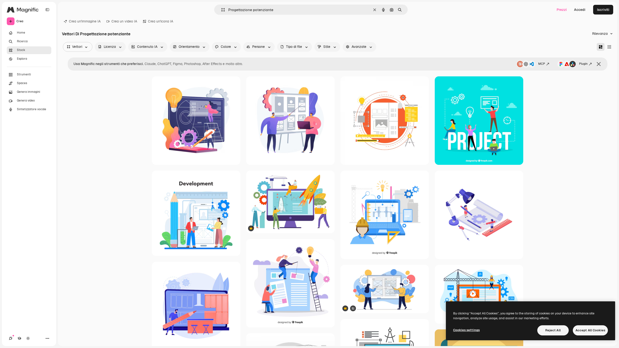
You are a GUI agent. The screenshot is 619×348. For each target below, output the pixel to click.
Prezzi (562, 9)
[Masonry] (600, 47)
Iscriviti (603, 9)
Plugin (583, 64)
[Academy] (19, 338)
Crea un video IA (124, 21)
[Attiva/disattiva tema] (28, 338)
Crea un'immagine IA (85, 21)
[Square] (609, 47)
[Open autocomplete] (221, 10)
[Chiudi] (599, 64)
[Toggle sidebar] (47, 10)
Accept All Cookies (590, 330)
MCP (541, 64)
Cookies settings (466, 330)
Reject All (553, 330)
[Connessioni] (11, 338)
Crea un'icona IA (160, 21)
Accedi (579, 9)
